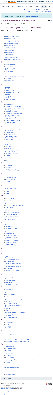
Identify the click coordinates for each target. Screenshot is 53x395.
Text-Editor (8, 326)
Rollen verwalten (9, 282)
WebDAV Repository (10, 348)
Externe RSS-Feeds (10, 124)
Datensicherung (9, 94)
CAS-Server (8, 78)
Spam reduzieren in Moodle (12, 305)
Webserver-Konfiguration (11, 350)
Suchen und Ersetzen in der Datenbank (15, 312)
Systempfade (8, 315)
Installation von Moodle (11, 169)
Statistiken (8, 310)
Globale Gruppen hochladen (12, 150)
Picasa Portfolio (9, 261)
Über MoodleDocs (12, 392)
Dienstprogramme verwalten (12, 99)
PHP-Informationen (10, 258)
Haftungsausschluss (5, 394)
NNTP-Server (8, 226)
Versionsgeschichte (46, 11)
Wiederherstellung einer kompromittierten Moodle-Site (19, 359)
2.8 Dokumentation (29, 9)
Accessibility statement (17, 394)
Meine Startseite (9, 202)
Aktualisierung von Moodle (12, 42)
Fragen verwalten (9, 138)
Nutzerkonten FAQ (10, 233)
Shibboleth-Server (10, 294)
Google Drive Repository (11, 153)
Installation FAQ (9, 167)
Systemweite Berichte (11, 317)
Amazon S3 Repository (11, 47)
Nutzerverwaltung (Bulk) (11, 246)
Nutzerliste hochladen (11, 237)
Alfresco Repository (10, 45)
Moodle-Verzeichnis (10, 218)
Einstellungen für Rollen (11, 111)
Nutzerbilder (8, 230)
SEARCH (20, 6)
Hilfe (51, 20)
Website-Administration (32, 16)
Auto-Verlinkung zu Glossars (12, 57)
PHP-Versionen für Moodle (12, 259)
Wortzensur (8, 362)
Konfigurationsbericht (10, 177)
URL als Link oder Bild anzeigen (13, 333)
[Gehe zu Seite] (42, 6)
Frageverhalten (9, 139)
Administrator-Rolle (10, 38)
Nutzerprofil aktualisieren (11, 240)
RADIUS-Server (9, 277)
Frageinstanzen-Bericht (11, 136)
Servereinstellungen (10, 291)
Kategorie (40, 9)
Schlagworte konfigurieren (12, 289)
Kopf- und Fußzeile (10, 179)
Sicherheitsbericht (10, 298)
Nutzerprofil (8, 239)
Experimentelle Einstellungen (12, 120)
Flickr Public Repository (11, 131)
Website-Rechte (9, 355)
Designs (7, 97)
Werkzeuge (8, 378)
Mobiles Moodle (9, 207)
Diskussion (48, 9)
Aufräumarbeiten (9, 50)
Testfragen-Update (10, 322)
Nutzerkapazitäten (10, 231)
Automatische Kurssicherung (12, 59)
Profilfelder (8, 272)
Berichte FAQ (8, 66)
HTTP (6, 160)
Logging (7, 191)
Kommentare (8, 176)
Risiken (7, 279)
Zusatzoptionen (9, 372)
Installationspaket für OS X (12, 170)
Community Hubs (9, 80)
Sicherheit (7, 296)
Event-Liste (8, 118)
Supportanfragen (9, 314)
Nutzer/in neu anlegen (11, 228)
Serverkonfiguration (10, 292)
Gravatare (7, 155)
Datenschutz (4, 392)
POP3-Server (8, 268)
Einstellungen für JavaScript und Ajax (15, 110)
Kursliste (7, 181)
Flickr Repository (9, 132)
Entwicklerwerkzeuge (10, 117)
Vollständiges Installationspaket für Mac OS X (17, 339)
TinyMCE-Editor (9, 328)
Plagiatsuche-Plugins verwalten (13, 266)
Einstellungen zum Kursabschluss (13, 113)
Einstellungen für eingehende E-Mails (14, 108)
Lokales (7, 193)
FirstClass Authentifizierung (12, 129)
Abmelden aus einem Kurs (12, 36)
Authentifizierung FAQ (11, 54)
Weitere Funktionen (10, 357)
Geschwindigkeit (9, 146)
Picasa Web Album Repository (13, 263)
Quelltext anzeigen (34, 11)
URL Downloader (9, 334)
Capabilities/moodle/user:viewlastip (14, 76)
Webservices (8, 353)
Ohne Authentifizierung (11, 251)
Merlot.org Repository (11, 203)
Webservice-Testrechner (11, 352)
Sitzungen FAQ (9, 301)
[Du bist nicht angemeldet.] (50, 6)
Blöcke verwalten (9, 70)
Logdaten (7, 190)
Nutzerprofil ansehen (10, 242)
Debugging (8, 96)
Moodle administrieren (11, 209)
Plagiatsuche (8, 265)
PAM (6, 256)
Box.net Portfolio (9, 71)
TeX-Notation (8, 324)
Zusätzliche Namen (10, 374)
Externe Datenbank (10, 122)
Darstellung (8, 87)
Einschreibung (9, 104)
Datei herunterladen (10, 89)
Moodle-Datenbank (10, 211)
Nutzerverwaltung (10, 244)
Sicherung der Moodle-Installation (14, 300)
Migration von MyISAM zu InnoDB (14, 205)
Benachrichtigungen (10, 64)
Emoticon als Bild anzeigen (12, 115)
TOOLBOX (13, 6)
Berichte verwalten (10, 68)
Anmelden (7, 49)
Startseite (7, 308)
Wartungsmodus (9, 346)
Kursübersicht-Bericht (10, 183)
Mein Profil (8, 200)
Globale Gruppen (9, 148)
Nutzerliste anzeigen (10, 235)
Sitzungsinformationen (11, 303)
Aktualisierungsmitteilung (11, 43)
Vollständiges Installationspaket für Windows (17, 341)
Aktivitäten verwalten (10, 40)
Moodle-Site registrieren (11, 216)
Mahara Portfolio (9, 198)
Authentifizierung (9, 52)
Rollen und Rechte (10, 280)
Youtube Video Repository (12, 367)
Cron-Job (7, 82)
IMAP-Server (8, 165)
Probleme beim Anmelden (12, 270)
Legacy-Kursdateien (10, 188)
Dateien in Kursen (9, 90)
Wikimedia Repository (11, 361)
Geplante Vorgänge (10, 144)
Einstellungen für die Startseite (13, 106)
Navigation (5, 6)
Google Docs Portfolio (11, 151)
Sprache (7, 307)
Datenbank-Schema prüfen (12, 92)
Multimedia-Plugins (10, 219)
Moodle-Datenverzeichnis (12, 212)
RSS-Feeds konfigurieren (11, 284)
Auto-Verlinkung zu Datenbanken (13, 56)
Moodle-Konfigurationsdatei (12, 214)
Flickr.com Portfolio (10, 134)
